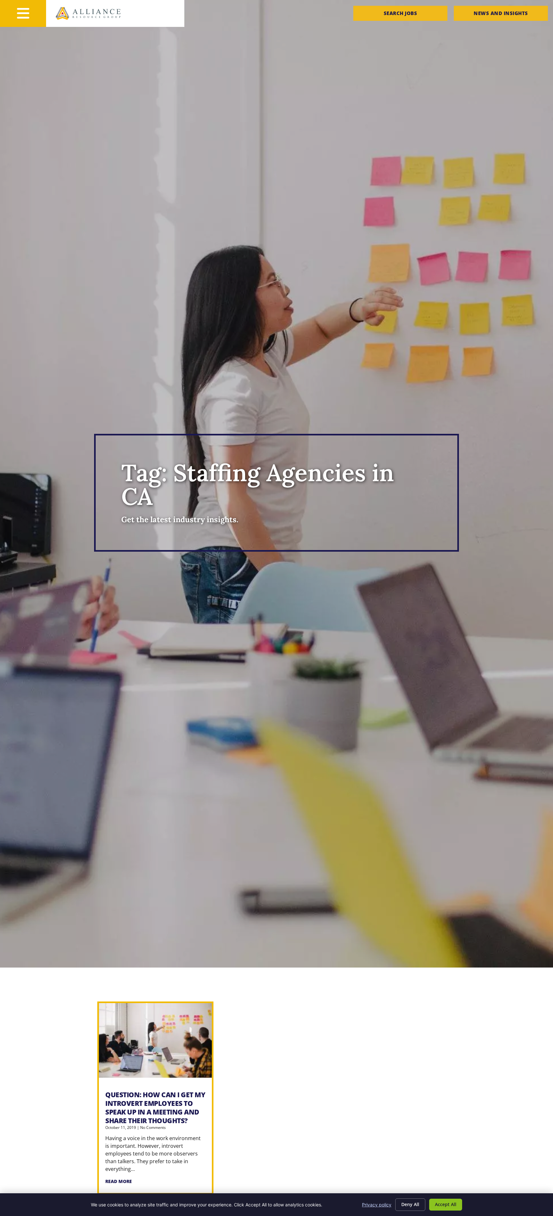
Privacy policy (376, 1204)
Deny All (410, 1204)
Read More (118, 1181)
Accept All (445, 1204)
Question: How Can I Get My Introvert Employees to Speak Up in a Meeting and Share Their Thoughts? (155, 1107)
